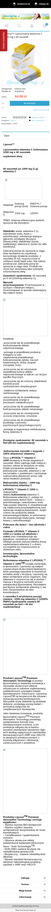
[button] (6, 26)
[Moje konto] (32, 26)
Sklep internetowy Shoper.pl (25, 910)
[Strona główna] (25, 15)
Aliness (13, 120)
